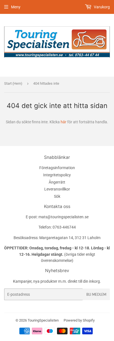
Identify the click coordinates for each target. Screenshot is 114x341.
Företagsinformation (57, 168)
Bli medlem (96, 294)
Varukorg (101, 7)
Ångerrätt (57, 182)
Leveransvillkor (57, 189)
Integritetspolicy (57, 175)
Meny (15, 7)
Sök (57, 196)
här (63, 122)
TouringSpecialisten (43, 320)
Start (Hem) (13, 83)
